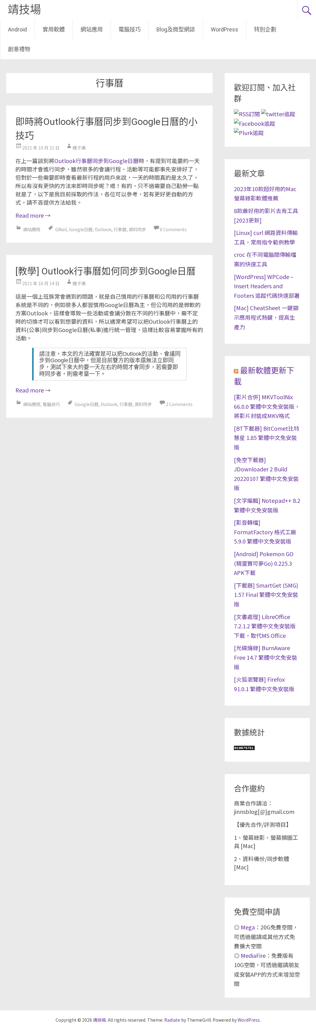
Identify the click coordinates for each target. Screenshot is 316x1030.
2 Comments (179, 404)
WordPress (224, 29)
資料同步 (137, 229)
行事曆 (120, 229)
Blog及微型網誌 (175, 29)
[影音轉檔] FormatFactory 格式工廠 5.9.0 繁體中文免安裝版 (265, 531)
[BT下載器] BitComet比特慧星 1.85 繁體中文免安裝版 (266, 437)
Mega (248, 927)
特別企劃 (265, 29)
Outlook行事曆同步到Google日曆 (96, 161)
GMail (61, 229)
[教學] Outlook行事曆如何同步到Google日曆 (105, 271)
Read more (33, 215)
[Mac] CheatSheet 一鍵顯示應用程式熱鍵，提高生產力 (266, 317)
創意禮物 (19, 49)
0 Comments (173, 229)
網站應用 (92, 29)
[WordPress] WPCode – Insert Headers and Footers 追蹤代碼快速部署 (267, 286)
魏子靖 (79, 148)
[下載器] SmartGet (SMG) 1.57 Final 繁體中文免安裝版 (266, 594)
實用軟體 (54, 29)
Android (17, 29)
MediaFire (253, 955)
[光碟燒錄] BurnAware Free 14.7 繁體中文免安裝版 (265, 657)
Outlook (103, 229)
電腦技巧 (129, 29)
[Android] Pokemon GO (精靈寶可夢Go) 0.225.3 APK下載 (263, 563)
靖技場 (24, 9)
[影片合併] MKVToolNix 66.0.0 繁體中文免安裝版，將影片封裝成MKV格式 (267, 406)
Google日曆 (81, 229)
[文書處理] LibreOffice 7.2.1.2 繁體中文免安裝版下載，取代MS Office (265, 626)
